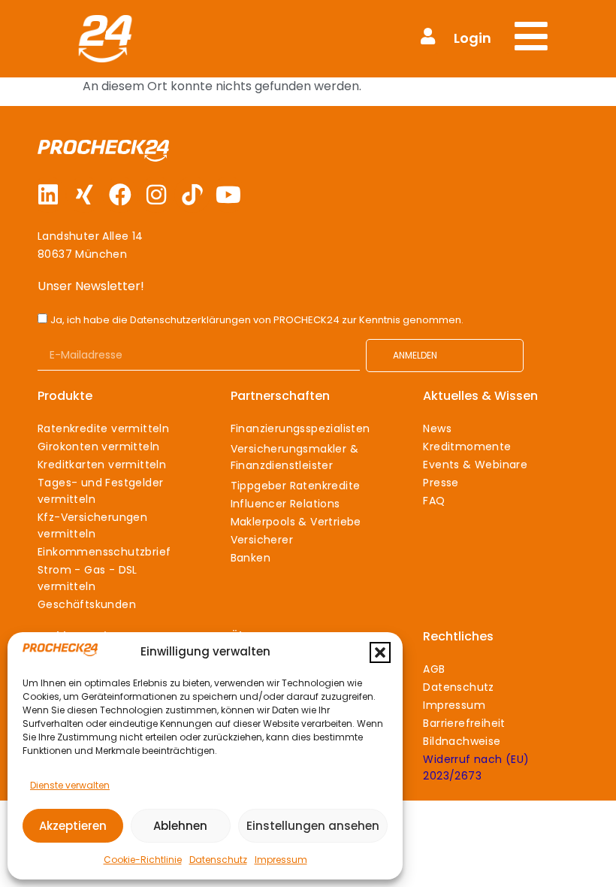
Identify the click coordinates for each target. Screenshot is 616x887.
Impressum (281, 859)
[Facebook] (120, 195)
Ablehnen (180, 826)
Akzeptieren (73, 826)
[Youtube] (228, 195)
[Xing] (84, 195)
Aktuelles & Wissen (480, 395)
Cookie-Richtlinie (143, 859)
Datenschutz (218, 859)
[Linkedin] (48, 195)
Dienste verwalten (70, 785)
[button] (380, 652)
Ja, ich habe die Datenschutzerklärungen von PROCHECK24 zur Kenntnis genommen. (257, 320)
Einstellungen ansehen (312, 826)
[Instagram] (156, 195)
